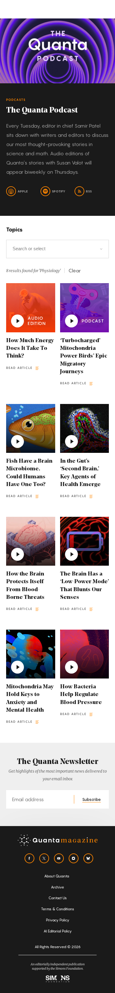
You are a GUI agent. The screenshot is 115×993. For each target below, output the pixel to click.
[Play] (17, 321)
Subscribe (91, 799)
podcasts (16, 99)
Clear (74, 270)
